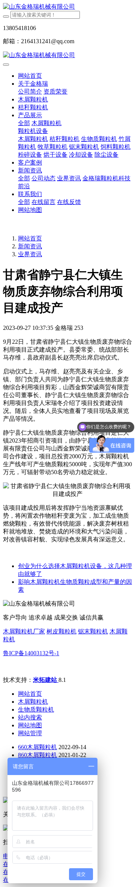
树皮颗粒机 (61, 631)
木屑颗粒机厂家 (24, 631)
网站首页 (30, 76)
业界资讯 (30, 254)
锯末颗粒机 (93, 631)
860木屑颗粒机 (37, 755)
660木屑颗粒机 (37, 747)
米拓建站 (45, 680)
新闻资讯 (30, 246)
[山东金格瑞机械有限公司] (67, 7)
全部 (24, 123)
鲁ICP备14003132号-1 (31, 653)
